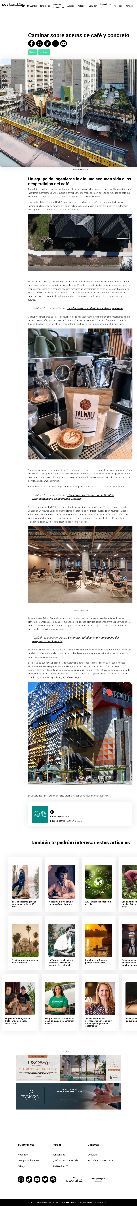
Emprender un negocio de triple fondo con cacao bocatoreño (17, 1021)
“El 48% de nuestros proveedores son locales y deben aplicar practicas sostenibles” (98, 1022)
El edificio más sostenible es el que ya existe (95, 308)
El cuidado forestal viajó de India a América (25, 961)
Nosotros (118, 6)
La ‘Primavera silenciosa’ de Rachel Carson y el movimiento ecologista (60, 962)
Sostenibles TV (105, 6)
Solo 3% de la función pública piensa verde (96, 961)
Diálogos (81, 6)
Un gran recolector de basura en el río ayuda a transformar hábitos (59, 1021)
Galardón (93, 6)
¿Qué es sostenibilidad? (65, 1160)
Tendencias (45, 6)
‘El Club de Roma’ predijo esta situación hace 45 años (24, 904)
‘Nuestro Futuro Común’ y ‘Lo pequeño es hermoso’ (60, 903)
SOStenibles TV (61, 1166)
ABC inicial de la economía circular (98, 903)
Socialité (68, 1202)
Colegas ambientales (58, 6)
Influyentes (32, 6)
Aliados (70, 6)
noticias (32, 52)
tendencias (44, 52)
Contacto (129, 6)
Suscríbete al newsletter (101, 1160)
